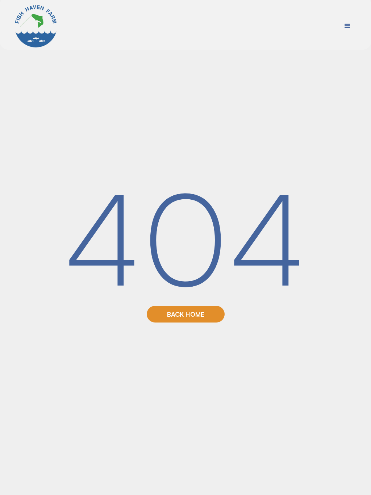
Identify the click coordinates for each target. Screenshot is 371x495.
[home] (36, 26)
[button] (347, 26)
